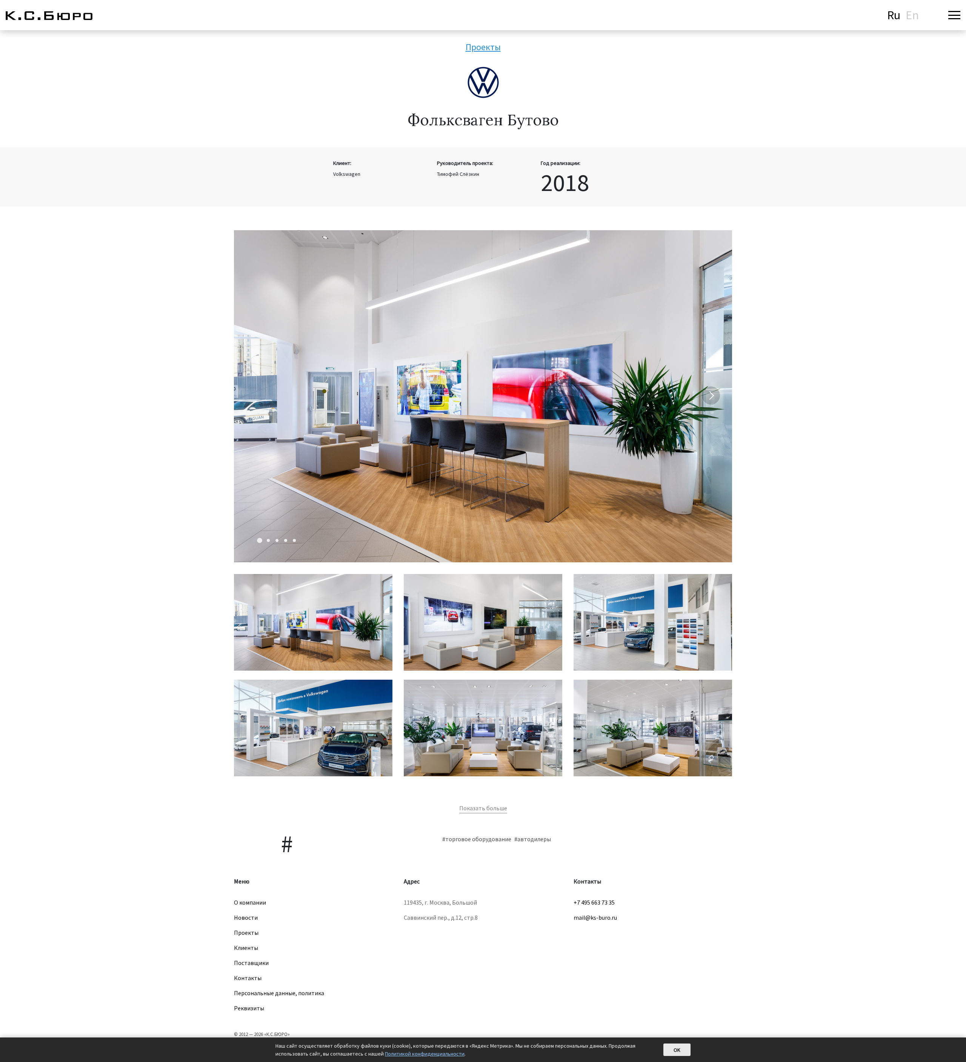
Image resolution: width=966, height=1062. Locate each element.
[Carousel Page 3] (276, 540)
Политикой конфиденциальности (425, 1053)
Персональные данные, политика (279, 993)
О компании (250, 902)
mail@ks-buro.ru (595, 917)
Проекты (483, 47)
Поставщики (251, 963)
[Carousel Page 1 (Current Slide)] (259, 540)
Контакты (247, 978)
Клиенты (246, 947)
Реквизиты (249, 1008)
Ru (893, 15)
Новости (246, 917)
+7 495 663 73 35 (594, 902)
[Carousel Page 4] (285, 540)
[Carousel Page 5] (294, 540)
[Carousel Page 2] (268, 540)
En (912, 15)
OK (677, 1050)
